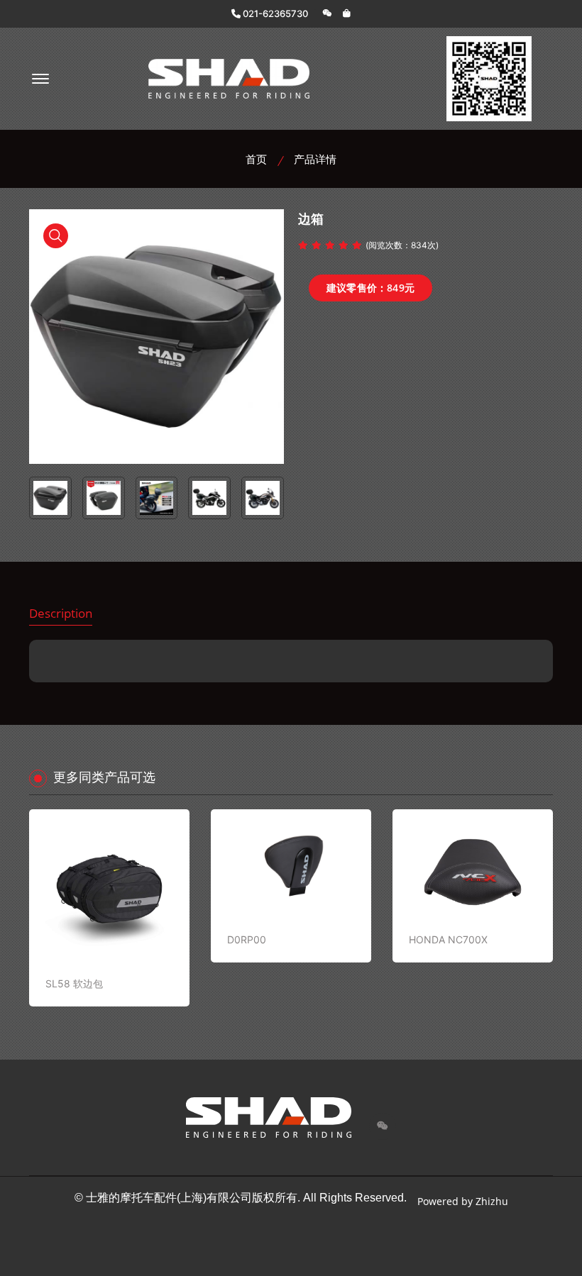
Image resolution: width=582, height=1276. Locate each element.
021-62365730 (274, 13)
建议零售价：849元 (370, 287)
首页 (256, 159)
